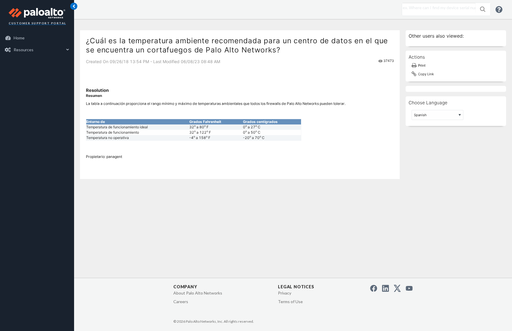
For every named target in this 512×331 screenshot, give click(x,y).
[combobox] (437, 7)
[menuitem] (37, 38)
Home (19, 37)
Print (421, 65)
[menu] (37, 44)
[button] (482, 9)
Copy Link (426, 74)
